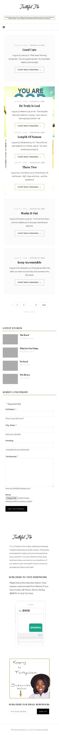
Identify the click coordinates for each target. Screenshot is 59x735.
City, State (10, 425)
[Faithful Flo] (29, 7)
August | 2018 (20, 45)
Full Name (10, 409)
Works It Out (29, 213)
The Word (24, 335)
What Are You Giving (29, 348)
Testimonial (10, 457)
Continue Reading (29, 70)
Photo (8, 495)
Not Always (25, 374)
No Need (24, 361)
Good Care (29, 49)
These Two (29, 167)
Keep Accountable (29, 262)
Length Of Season (29, 137)
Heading (9, 441)
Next (44, 305)
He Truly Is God (29, 106)
